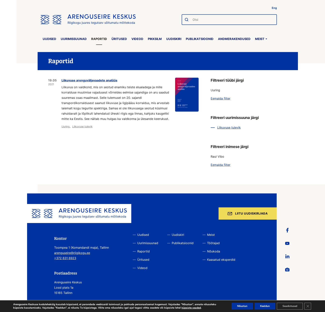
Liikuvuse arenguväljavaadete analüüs (89, 80)
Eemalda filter (220, 98)
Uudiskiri (173, 39)
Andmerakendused (234, 39)
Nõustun (242, 306)
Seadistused (289, 306)
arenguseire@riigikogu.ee (72, 253)
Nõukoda (213, 251)
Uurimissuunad (74, 39)
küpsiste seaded (191, 308)
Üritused (119, 39)
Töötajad (213, 243)
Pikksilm (155, 39)
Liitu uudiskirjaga (251, 213)
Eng (274, 7)
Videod (137, 39)
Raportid (99, 39)
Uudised (49, 39)
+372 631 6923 (65, 258)
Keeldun (265, 306)
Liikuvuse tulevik (82, 126)
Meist (259, 39)
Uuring (66, 126)
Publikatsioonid (199, 39)
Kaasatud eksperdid (221, 259)
